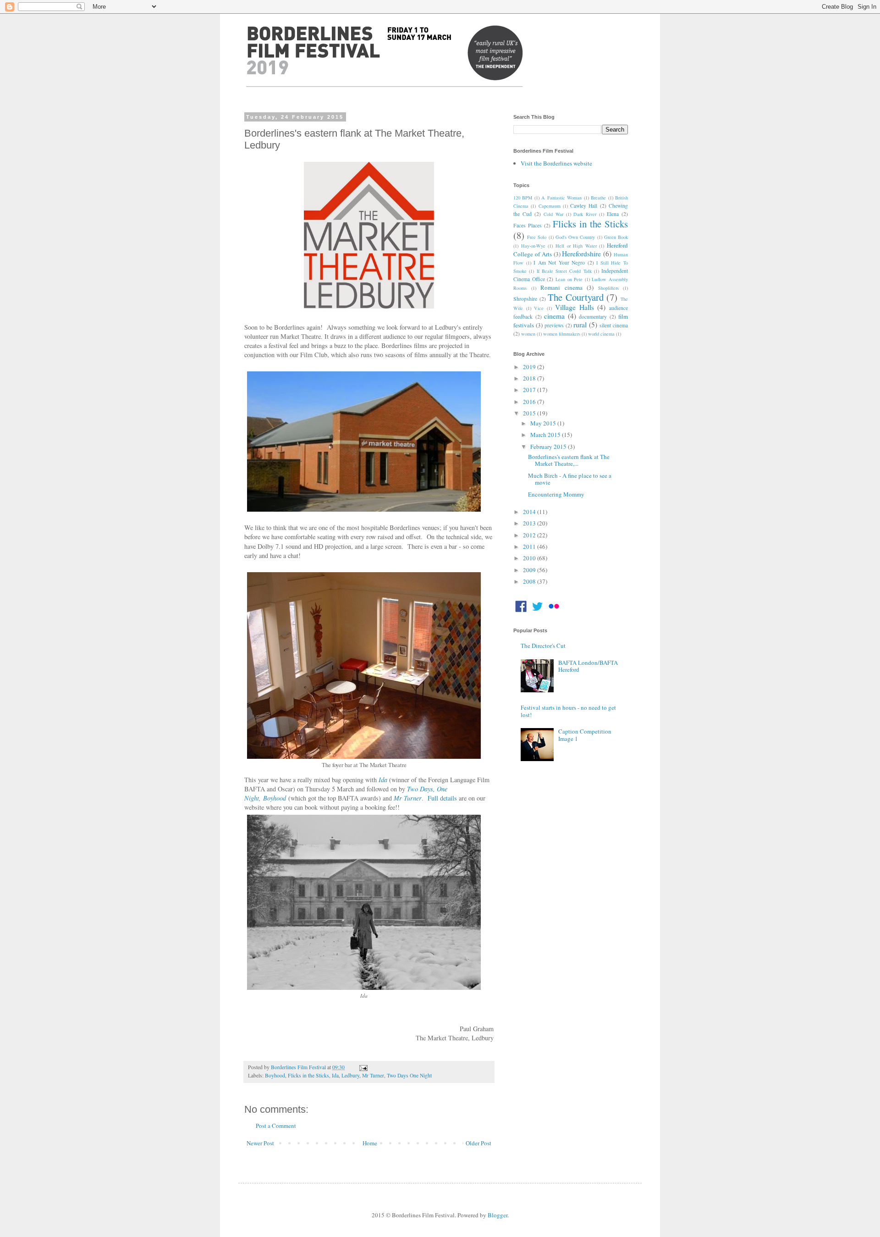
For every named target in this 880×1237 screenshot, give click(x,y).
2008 (530, 581)
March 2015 (546, 435)
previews (554, 325)
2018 (530, 378)
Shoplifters (608, 288)
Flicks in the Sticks (308, 1075)
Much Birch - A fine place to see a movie (569, 479)
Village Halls (574, 307)
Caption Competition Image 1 (584, 735)
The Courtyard (576, 297)
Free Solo (536, 237)
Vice (539, 308)
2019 (530, 367)
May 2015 (543, 423)
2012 (530, 535)
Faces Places (527, 225)
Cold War (553, 214)
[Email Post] (362, 1067)
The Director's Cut (543, 645)
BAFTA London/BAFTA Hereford (588, 666)
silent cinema (614, 325)
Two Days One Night (409, 1075)
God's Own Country (575, 237)
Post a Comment (276, 1125)
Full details (442, 798)
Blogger (497, 1215)
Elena (613, 213)
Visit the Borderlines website (556, 163)
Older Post (478, 1143)
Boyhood (274, 798)
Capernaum (550, 206)
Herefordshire (581, 253)
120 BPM (522, 197)
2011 (530, 546)
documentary (593, 316)
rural (580, 324)
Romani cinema (561, 287)
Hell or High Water (576, 246)
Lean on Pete (569, 279)
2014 (530, 512)
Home (370, 1143)
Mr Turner (408, 798)
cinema (554, 315)
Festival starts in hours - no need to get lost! (568, 711)
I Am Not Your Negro (559, 262)
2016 (530, 402)
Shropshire (525, 298)
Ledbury (350, 1075)
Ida (383, 779)
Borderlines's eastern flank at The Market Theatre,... (569, 460)
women (528, 334)
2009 (530, 570)
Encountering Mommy (556, 494)
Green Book (616, 237)
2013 (530, 523)
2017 (530, 390)
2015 (530, 413)
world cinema (601, 334)
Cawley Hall (583, 205)
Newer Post (260, 1143)
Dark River (584, 214)
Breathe (598, 197)
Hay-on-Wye (533, 246)
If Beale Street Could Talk (564, 271)
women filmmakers (561, 334)
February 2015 (549, 446)
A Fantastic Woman (561, 197)
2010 (530, 558)
